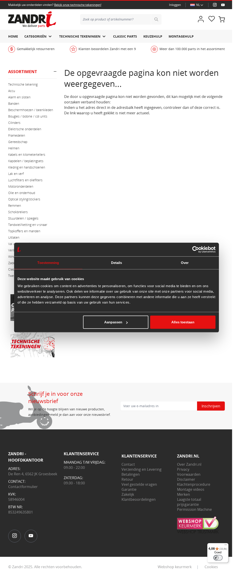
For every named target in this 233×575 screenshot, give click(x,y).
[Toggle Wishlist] (211, 19)
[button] (32, 73)
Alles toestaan (182, 322)
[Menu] (225, 546)
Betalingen (131, 474)
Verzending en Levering (142, 469)
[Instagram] (215, 5)
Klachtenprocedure (193, 484)
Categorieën (35, 36)
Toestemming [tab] (48, 262)
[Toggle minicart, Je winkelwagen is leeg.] (221, 19)
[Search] (156, 19)
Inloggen (175, 5)
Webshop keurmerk (175, 566)
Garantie (129, 489)
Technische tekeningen (79, 36)
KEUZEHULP (152, 36)
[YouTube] (223, 5)
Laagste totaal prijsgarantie (189, 502)
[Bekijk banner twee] (32, 344)
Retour (127, 479)
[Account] (201, 19)
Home (13, 36)
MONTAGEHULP (181, 36)
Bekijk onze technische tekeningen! (77, 5)
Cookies (211, 566)
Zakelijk (128, 494)
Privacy (183, 469)
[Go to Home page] (32, 19)
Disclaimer (186, 479)
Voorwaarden (188, 474)
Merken (183, 494)
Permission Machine (194, 509)
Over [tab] (185, 262)
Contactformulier (23, 486)
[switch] (218, 557)
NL (198, 5)
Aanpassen (113, 322)
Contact (128, 464)
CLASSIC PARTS (125, 36)
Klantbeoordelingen (139, 499)
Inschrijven (211, 406)
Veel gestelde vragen (139, 484)
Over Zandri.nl (189, 464)
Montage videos (190, 489)
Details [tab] (116, 262)
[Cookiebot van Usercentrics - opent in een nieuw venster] (195, 249)
